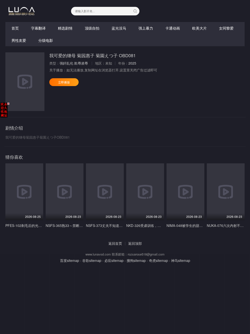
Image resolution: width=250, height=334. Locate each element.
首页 (15, 28)
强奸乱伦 (66, 63)
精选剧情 (65, 28)
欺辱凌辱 (81, 63)
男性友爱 (18, 40)
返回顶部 (135, 243)
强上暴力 (145, 28)
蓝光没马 (119, 28)
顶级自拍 (92, 28)
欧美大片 (199, 28)
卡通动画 (172, 28)
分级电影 (45, 40)
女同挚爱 (226, 28)
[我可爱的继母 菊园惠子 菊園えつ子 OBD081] (24, 81)
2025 (132, 63)
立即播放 (64, 82)
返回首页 (115, 243)
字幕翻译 (38, 28)
